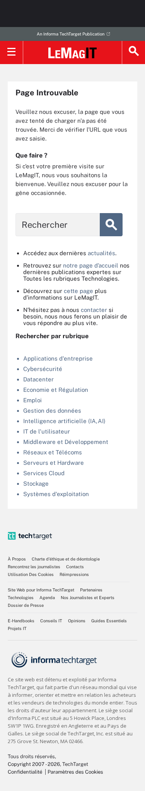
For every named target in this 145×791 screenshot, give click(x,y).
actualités (101, 253)
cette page (78, 291)
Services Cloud (44, 473)
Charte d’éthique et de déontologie (66, 559)
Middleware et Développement (65, 442)
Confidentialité (25, 772)
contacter (94, 310)
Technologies (21, 597)
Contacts (75, 566)
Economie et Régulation (55, 389)
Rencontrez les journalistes (34, 566)
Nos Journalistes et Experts (87, 597)
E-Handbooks (21, 620)
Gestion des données (52, 410)
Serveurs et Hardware (53, 462)
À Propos (17, 559)
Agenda (47, 597)
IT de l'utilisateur (46, 431)
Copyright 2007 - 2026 (34, 764)
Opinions (76, 620)
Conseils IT (51, 620)
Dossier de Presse (26, 605)
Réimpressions (74, 574)
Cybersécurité (42, 369)
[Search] (133, 52)
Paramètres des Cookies (75, 772)
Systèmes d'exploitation (56, 494)
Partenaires (91, 590)
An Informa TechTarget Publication (70, 34)
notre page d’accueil (90, 265)
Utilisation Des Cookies (31, 574)
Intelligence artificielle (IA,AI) (64, 421)
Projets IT (17, 628)
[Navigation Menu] (11, 52)
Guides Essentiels (109, 620)
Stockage (36, 483)
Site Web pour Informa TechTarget (41, 590)
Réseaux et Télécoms (52, 452)
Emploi (32, 400)
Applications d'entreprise (58, 358)
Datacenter (38, 379)
